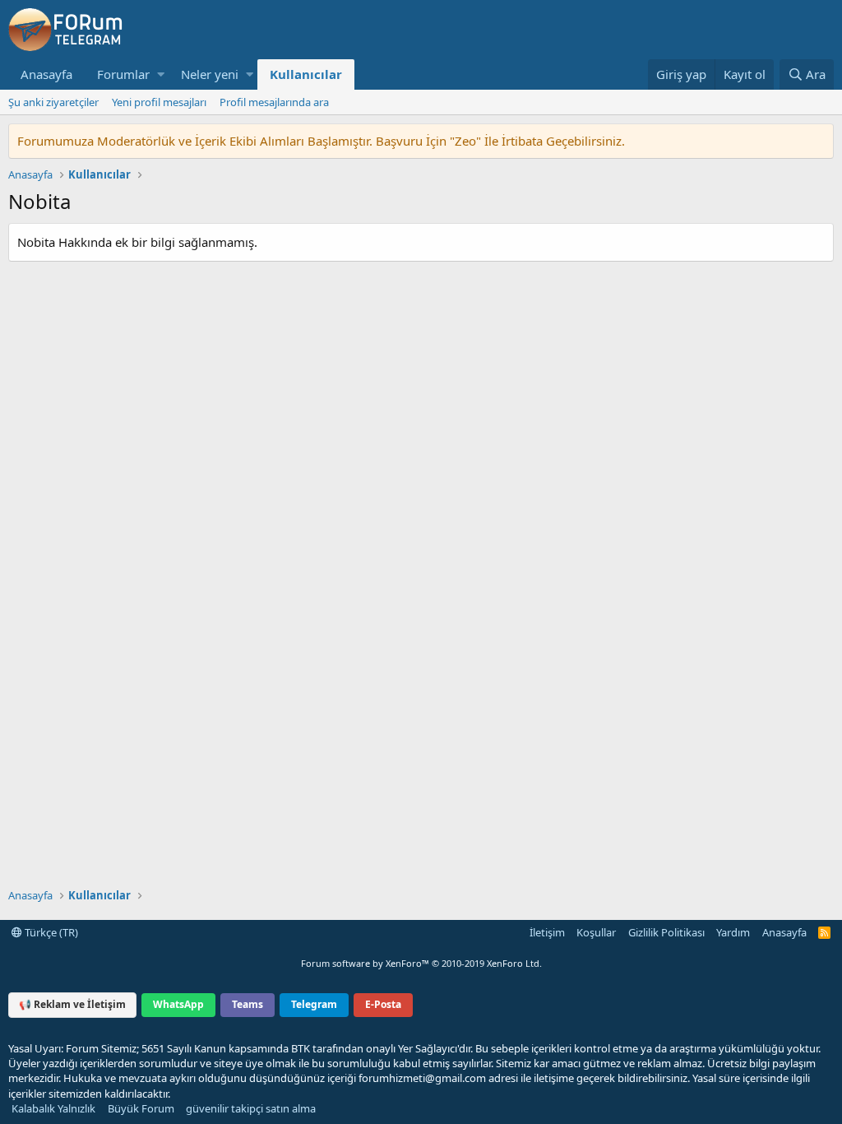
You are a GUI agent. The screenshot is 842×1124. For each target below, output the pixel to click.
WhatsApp (178, 1004)
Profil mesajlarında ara (274, 102)
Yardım (733, 932)
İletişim (547, 932)
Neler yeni (209, 74)
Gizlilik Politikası (666, 932)
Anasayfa (46, 74)
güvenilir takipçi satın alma (251, 1108)
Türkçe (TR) (50, 932)
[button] (161, 74)
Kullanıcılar (306, 74)
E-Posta (383, 1004)
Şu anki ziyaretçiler (53, 102)
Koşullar (596, 932)
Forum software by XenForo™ (421, 963)
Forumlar (123, 74)
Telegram (314, 1004)
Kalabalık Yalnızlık (53, 1108)
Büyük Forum (141, 1108)
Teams (247, 1004)
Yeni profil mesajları (159, 102)
